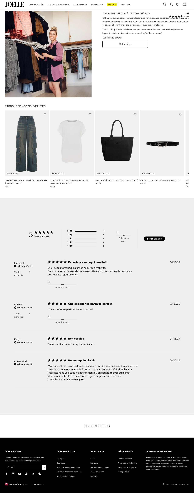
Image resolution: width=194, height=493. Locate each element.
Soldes (112, 4)
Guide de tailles (97, 472)
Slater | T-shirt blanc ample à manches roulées (69, 181)
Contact (94, 476)
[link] (85, 246)
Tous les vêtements (58, 5)
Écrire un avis (154, 238)
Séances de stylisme (127, 467)
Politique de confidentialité (68, 467)
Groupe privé (123, 472)
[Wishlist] (177, 4)
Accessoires (80, 4)
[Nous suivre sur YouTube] (19, 473)
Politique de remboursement (69, 472)
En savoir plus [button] (75, 379)
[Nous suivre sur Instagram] (13, 473)
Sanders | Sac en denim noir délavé (116, 180)
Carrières (61, 463)
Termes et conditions (66, 476)
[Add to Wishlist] (44, 114)
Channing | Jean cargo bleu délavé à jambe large (26, 181)
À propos (61, 459)
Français (36, 484)
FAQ (92, 459)
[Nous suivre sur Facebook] (6, 473)
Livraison (94, 463)
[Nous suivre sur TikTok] (26, 473)
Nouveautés (36, 4)
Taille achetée (18, 274)
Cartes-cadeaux (125, 459)
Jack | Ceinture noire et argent (160, 180)
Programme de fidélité (127, 463)
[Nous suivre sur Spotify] (39, 473)
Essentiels (97, 4)
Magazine (125, 4)
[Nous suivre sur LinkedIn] (33, 473)
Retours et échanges (99, 467)
